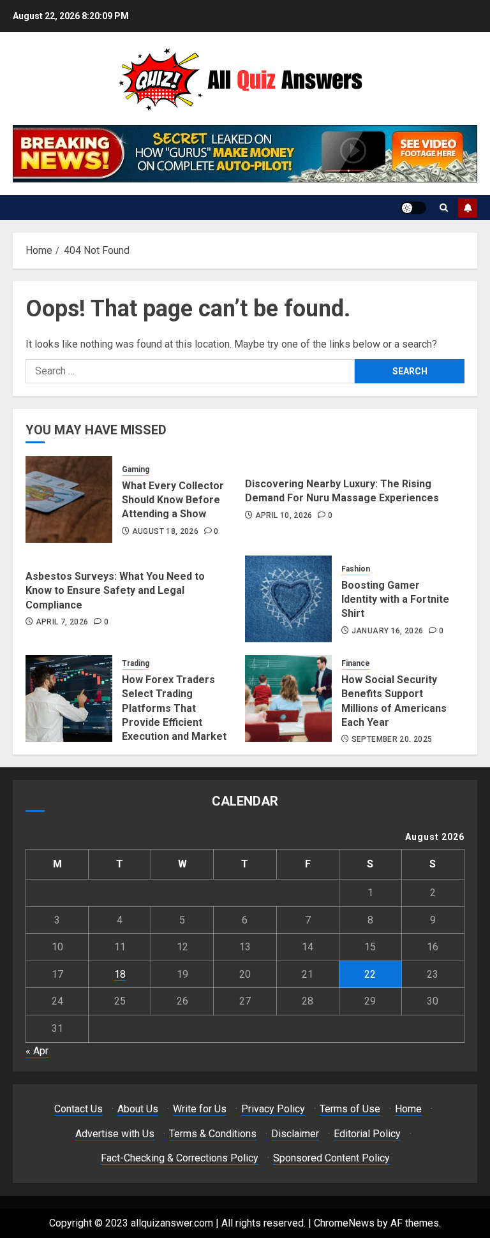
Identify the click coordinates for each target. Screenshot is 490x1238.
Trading (135, 663)
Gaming (135, 469)
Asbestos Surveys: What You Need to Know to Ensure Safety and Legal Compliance (115, 590)
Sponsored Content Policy (331, 1158)
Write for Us (199, 1109)
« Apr (37, 1051)
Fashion (355, 568)
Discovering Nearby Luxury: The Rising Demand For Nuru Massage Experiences (342, 491)
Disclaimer (295, 1134)
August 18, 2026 (165, 531)
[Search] (444, 207)
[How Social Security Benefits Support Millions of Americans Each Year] (288, 698)
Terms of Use (350, 1109)
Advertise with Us (114, 1134)
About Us (137, 1109)
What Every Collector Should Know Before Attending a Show (173, 500)
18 (120, 974)
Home (408, 1109)
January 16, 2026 (388, 630)
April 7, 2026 (62, 621)
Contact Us (78, 1109)
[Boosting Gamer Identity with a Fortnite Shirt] (288, 599)
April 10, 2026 (284, 515)
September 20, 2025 (392, 739)
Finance (355, 663)
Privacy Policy (273, 1109)
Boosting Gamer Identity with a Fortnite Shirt (395, 599)
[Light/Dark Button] (413, 208)
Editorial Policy (367, 1134)
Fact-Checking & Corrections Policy (179, 1158)
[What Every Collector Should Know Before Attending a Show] (69, 499)
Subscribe (467, 207)
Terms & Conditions (212, 1134)
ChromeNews (344, 1223)
